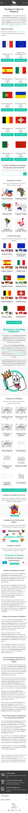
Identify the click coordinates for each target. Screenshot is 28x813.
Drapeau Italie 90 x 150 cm (21, 79)
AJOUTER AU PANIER (7, 60)
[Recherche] (23, 3)
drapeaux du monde (14, 25)
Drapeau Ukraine (21, 286)
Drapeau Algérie (7, 317)
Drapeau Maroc (21, 317)
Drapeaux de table (21, 466)
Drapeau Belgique (7, 301)
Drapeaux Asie (7, 214)
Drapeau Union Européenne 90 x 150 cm (20, 54)
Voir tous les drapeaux (14, 322)
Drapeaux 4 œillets (7, 434)
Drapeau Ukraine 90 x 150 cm (20, 104)
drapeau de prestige (19, 353)
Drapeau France (7, 254)
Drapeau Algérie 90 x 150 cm (7, 153)
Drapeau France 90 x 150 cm (7, 54)
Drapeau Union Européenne (21, 255)
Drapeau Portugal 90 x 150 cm (7, 104)
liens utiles (20, 758)
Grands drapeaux (7, 451)
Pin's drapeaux (21, 483)
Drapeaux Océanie (21, 214)
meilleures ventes (20, 31)
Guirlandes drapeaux (7, 483)
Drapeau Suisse (21, 301)
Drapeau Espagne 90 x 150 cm (7, 79)
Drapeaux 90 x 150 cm (21, 417)
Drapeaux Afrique (21, 198)
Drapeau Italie (21, 271)
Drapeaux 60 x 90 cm (7, 417)
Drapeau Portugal (7, 286)
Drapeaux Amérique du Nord (21, 230)
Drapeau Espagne (7, 271)
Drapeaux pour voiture (7, 466)
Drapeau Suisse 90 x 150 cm (20, 129)
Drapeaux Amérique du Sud (7, 230)
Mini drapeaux (21, 451)
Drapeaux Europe (7, 198)
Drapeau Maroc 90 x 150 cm (20, 153)
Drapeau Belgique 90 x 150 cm (7, 129)
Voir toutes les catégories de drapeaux (14, 490)
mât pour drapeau (14, 352)
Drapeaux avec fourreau (21, 434)
